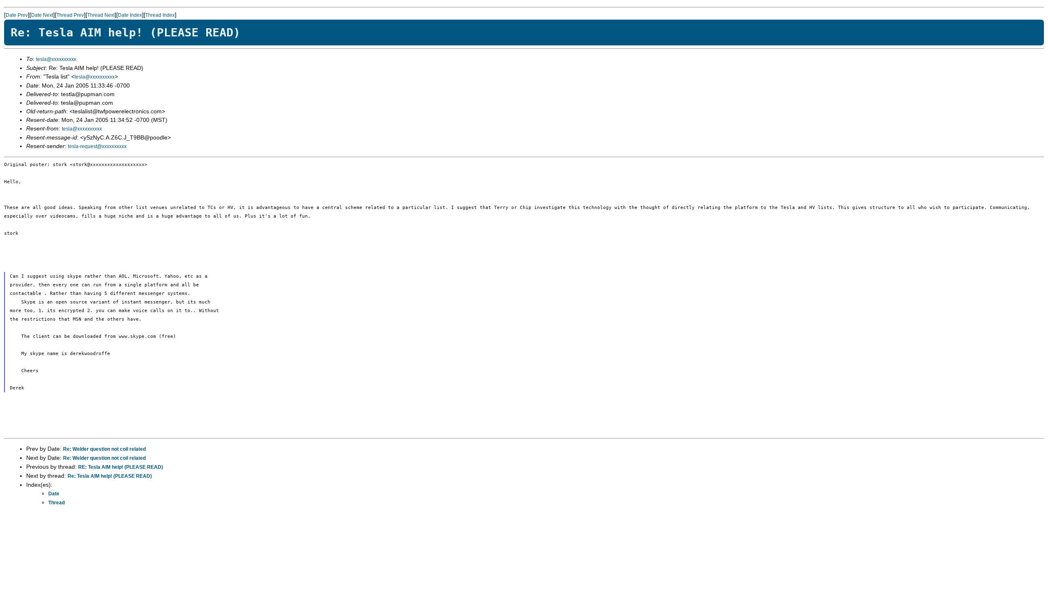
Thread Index (160, 15)
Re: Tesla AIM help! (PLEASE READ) (110, 476)
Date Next (42, 15)
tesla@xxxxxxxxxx (56, 59)
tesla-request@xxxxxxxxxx (97, 146)
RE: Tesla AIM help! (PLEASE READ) (120, 467)
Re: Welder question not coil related (104, 449)
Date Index (130, 15)
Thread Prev (70, 15)
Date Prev (17, 15)
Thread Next (101, 15)
